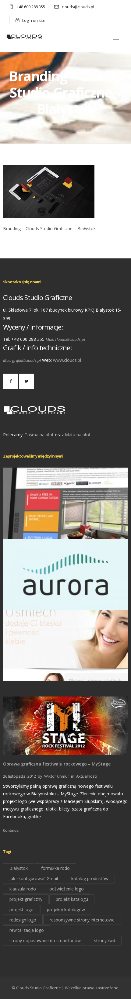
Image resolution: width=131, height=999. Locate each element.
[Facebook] (10, 381)
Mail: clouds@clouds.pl (65, 339)
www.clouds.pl (67, 360)
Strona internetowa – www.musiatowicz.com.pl (65, 672)
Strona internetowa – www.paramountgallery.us (65, 530)
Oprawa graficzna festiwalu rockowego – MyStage (57, 764)
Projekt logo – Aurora (65, 601)
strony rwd (104, 940)
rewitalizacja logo (26, 930)
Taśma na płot (39, 434)
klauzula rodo (22, 889)
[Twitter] (26, 381)
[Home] (24, 39)
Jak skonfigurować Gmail (33, 878)
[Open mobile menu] (119, 39)
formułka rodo (55, 868)
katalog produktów (89, 878)
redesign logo (22, 920)
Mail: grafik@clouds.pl (22, 360)
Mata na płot (77, 434)
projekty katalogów (66, 909)
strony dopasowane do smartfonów (45, 940)
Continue (11, 830)
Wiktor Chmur (56, 776)
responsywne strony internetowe (82, 920)
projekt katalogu (72, 899)
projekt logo (21, 909)
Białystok (18, 868)
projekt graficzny (25, 899)
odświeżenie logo (66, 889)
